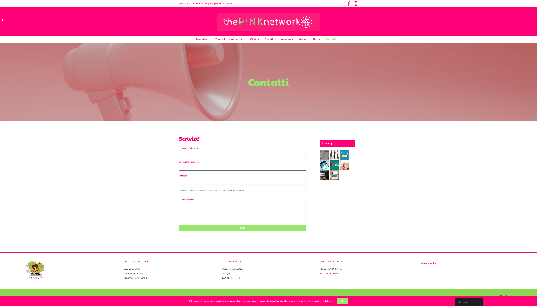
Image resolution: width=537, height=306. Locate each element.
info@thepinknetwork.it (221, 3)
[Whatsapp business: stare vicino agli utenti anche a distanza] (324, 165)
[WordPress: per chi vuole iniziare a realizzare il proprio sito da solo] (334, 175)
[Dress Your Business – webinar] (334, 155)
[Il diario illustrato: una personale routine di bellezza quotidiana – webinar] (324, 155)
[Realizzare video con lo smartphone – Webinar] (344, 165)
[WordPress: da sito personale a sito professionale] (324, 175)
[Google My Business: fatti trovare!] (344, 155)
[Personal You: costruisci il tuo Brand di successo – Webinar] (334, 165)
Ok (342, 301)
